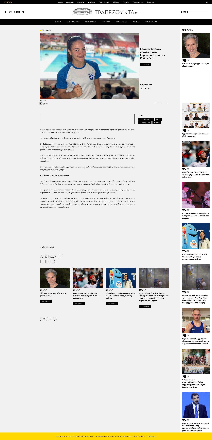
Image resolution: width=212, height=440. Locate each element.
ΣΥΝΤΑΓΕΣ (106, 22)
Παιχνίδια (126, 2)
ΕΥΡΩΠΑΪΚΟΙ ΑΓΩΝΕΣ (146, 119)
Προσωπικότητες (138, 2)
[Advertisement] (87, 119)
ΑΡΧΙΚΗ (58, 22)
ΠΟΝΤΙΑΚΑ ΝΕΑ (73, 22)
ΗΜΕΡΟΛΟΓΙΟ (121, 22)
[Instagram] (10, 12)
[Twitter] (23, 12)
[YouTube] (17, 12)
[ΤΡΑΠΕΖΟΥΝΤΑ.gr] (106, 11)
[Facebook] (5, 12)
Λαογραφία (70, 2)
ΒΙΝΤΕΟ (136, 22)
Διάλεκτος (116, 2)
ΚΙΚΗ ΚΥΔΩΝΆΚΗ (145, 122)
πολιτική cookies (138, 436)
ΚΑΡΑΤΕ (158, 119)
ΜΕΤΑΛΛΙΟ (157, 122)
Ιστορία (60, 2)
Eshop (184, 12)
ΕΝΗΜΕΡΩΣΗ (90, 22)
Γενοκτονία (150, 2)
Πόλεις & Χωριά (104, 2)
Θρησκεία (80, 2)
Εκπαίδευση (91, 2)
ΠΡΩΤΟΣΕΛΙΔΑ (151, 22)
